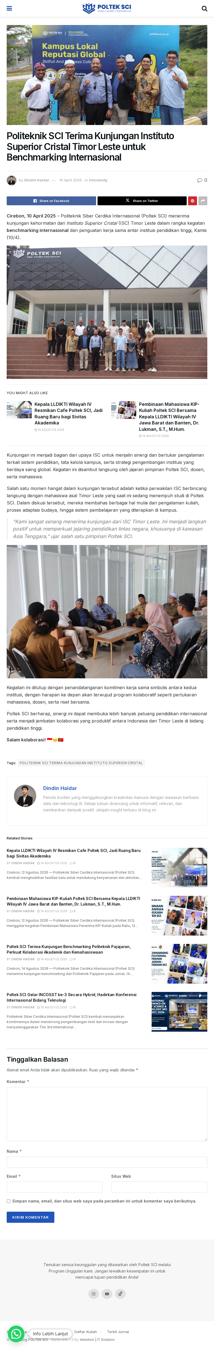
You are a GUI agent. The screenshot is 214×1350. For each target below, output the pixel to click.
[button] (16, 1334)
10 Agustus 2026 (53, 1007)
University (98, 180)
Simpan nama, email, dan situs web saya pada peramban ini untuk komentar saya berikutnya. (104, 1201)
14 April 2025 (70, 180)
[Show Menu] (9, 8)
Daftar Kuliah (85, 1331)
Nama (14, 1151)
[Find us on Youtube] (107, 1294)
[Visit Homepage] (107, 8)
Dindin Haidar (36, 180)
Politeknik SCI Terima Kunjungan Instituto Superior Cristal (81, 763)
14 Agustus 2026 (50, 429)
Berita (59, 1331)
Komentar (18, 1081)
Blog (40, 1331)
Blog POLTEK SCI (34, 1340)
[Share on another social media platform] (202, 200)
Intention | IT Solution (97, 1340)
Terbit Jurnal (118, 1331)
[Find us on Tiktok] (120, 1294)
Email (14, 1176)
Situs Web (121, 1176)
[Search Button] (204, 8)
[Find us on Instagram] (93, 1294)
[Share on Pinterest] (192, 200)
